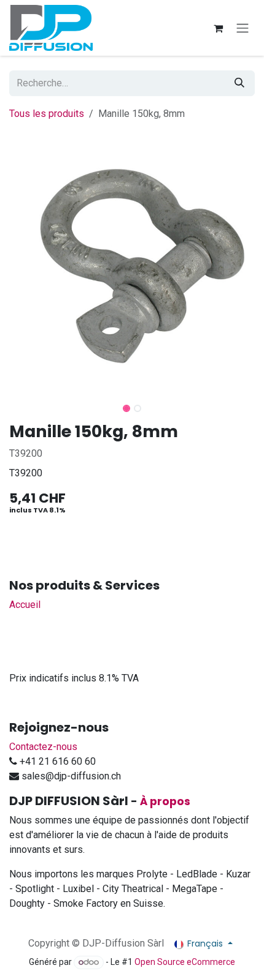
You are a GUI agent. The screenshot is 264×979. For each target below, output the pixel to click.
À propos (165, 801)
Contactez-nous (43, 746)
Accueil (25, 604)
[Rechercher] (239, 83)
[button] (13, 404)
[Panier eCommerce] (218, 28)
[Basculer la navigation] (242, 27)
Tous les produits (46, 113)
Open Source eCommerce (184, 962)
